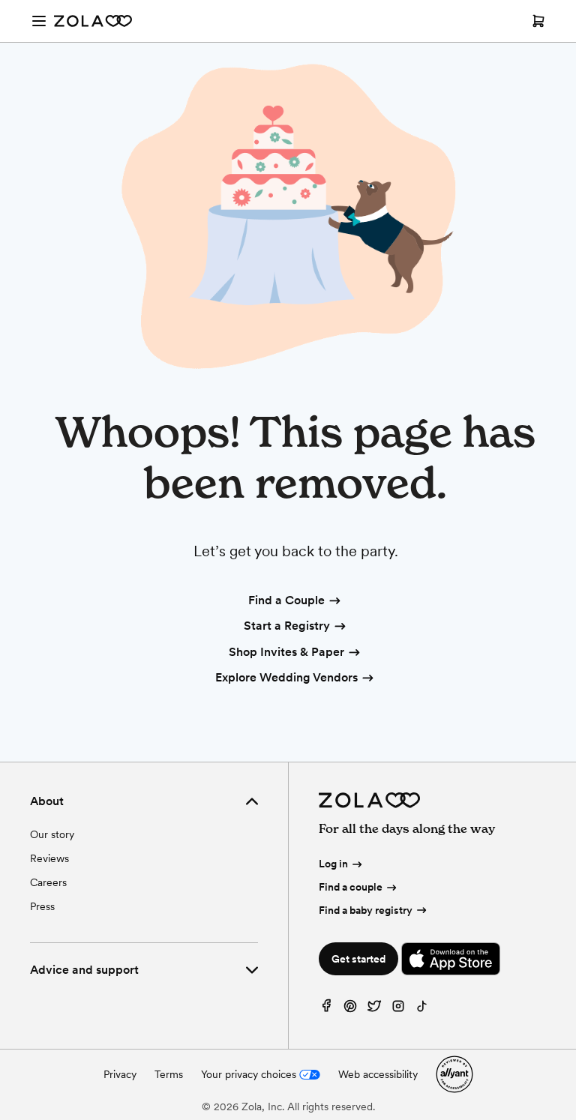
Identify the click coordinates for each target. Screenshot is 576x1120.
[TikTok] (422, 1009)
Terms (168, 1074)
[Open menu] (39, 21)
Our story (52, 834)
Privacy (120, 1074)
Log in (333, 864)
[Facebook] (326, 1009)
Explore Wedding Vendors (286, 677)
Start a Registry (287, 625)
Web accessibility (378, 1074)
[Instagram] (398, 1009)
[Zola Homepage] (93, 21)
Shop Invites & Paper (286, 652)
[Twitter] (374, 1009)
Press (42, 906)
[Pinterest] (350, 1009)
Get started (359, 959)
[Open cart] (538, 21)
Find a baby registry (365, 910)
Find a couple (350, 887)
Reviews (49, 858)
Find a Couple (286, 600)
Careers (48, 882)
